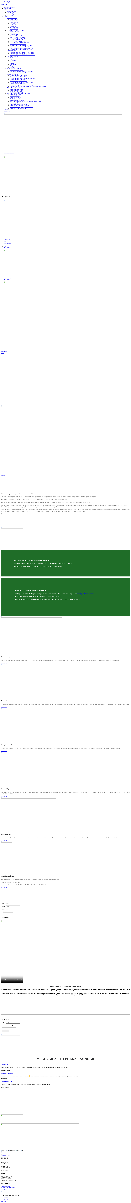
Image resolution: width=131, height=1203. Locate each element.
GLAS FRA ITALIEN (12, 56)
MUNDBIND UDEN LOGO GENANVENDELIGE (20, 93)
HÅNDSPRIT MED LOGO (13, 74)
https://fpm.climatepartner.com (86, 594)
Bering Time (4, 1064)
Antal (3, 909)
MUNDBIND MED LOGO (13, 87)
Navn (3, 903)
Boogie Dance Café (6, 1081)
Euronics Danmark (7, 1073)
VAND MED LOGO (12, 18)
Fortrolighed (4, 1189)
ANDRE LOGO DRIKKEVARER (15, 30)
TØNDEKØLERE (11, 50)
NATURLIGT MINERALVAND (15, 35)
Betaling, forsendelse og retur (8, 1187)
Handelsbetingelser (5, 1186)
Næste (5, 351)
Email (4, 906)
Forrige (2, 351)
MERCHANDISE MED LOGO (14, 68)
